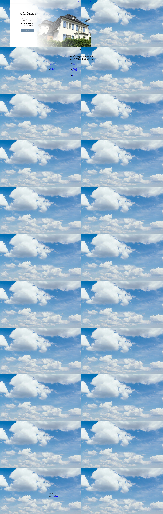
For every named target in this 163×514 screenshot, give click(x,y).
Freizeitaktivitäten (84, 1)
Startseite (73, 1)
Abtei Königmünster (75, 64)
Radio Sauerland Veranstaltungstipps (77, 70)
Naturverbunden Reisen (53, 70)
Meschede (73, 63)
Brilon (73, 75)
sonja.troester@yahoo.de (54, 496)
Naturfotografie (52, 69)
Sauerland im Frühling (53, 63)
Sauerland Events (74, 68)
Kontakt (90, 1)
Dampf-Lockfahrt (52, 68)
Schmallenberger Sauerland (75, 69)
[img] (81, 23)
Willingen (73, 74)
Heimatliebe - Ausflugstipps (54, 64)
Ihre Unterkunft (78, 1)
